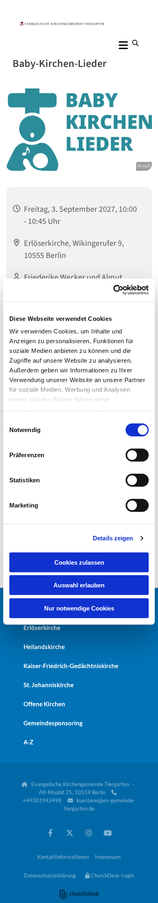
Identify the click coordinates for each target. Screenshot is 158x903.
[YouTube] (107, 833)
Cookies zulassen (79, 562)
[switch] (137, 454)
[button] (79, 45)
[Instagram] (88, 833)
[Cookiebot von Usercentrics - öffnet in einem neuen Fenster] (114, 290)
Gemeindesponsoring (53, 723)
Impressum (108, 857)
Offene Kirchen (44, 703)
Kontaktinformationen (63, 857)
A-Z (28, 742)
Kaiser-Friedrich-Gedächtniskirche (70, 665)
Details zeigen (113, 538)
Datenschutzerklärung (50, 875)
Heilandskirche (44, 646)
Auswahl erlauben (79, 585)
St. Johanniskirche (48, 684)
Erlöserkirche (41, 627)
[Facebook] (50, 833)
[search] (135, 43)
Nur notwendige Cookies (79, 607)
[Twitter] (69, 833)
